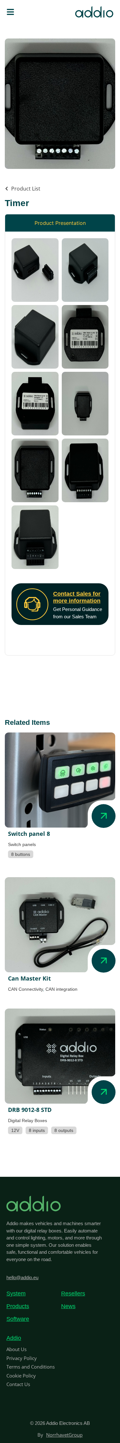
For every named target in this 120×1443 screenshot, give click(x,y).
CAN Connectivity (25, 989)
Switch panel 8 (29, 833)
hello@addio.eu (22, 1277)
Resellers (73, 1293)
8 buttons (20, 854)
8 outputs (63, 1130)
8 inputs (37, 1130)
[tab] (60, 223)
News (68, 1306)
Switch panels (22, 844)
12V (15, 1130)
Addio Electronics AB (68, 1423)
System (16, 1293)
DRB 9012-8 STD (30, 1109)
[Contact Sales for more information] (32, 604)
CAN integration (61, 989)
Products (17, 1306)
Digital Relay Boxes (27, 1120)
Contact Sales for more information (76, 597)
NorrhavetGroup (64, 1435)
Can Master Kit (29, 978)
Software (17, 1319)
